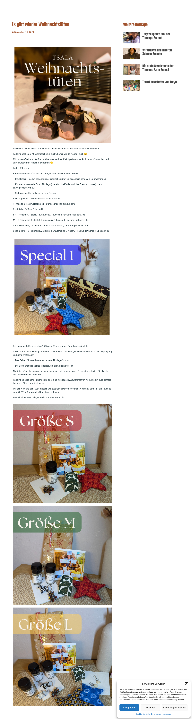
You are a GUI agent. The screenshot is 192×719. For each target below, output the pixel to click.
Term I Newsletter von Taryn (159, 82)
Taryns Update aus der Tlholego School (156, 36)
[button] (186, 683)
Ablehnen (150, 707)
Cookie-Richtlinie (143, 714)
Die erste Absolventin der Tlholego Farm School (158, 68)
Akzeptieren (129, 707)
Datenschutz (156, 714)
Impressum (167, 714)
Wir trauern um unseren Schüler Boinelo (157, 52)
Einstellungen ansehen (174, 707)
